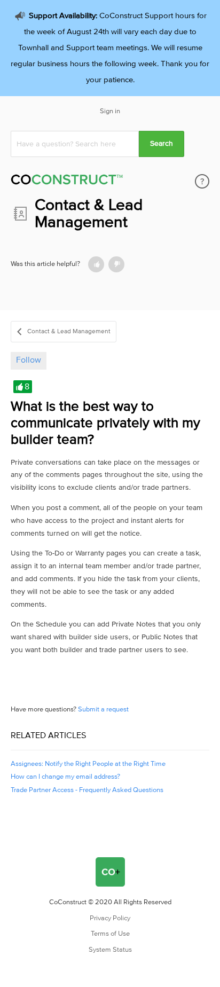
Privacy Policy (110, 918)
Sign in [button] (110, 111)
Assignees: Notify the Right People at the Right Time (88, 764)
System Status (110, 949)
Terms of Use (110, 933)
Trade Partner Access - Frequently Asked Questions (87, 790)
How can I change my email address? (65, 776)
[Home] (67, 181)
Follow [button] (28, 360)
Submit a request (103, 709)
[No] (116, 264)
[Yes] (96, 264)
